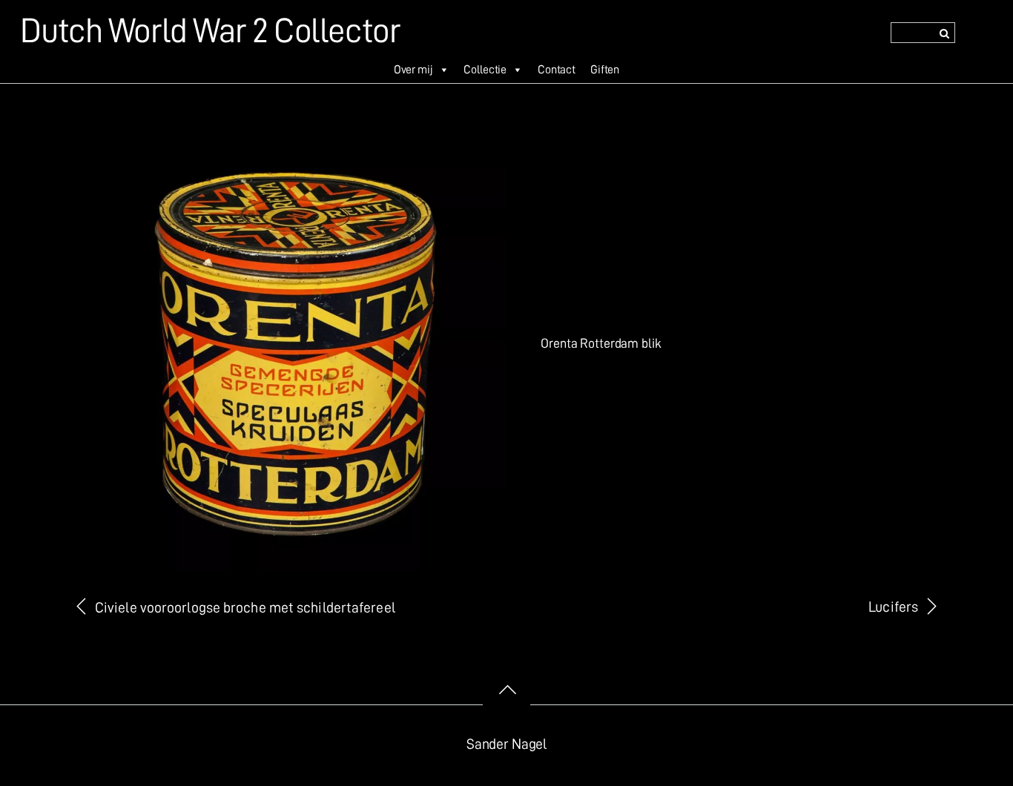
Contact (556, 70)
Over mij (413, 70)
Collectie (484, 70)
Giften (604, 70)
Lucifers (893, 607)
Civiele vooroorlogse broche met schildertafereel (245, 608)
